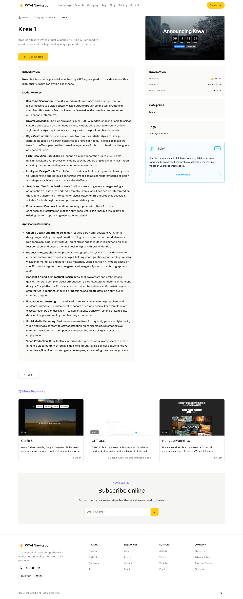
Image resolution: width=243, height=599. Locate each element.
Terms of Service (204, 563)
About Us (200, 551)
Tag (104, 5)
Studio (127, 569)
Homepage (65, 5)
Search (79, 5)
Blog (112, 5)
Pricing (122, 5)
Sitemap (199, 569)
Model (52, 17)
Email (162, 569)
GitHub (163, 551)
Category (93, 5)
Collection (94, 557)
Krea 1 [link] (65, 17)
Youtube (163, 563)
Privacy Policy (202, 557)
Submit (134, 5)
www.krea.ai (214, 84)
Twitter (163, 557)
